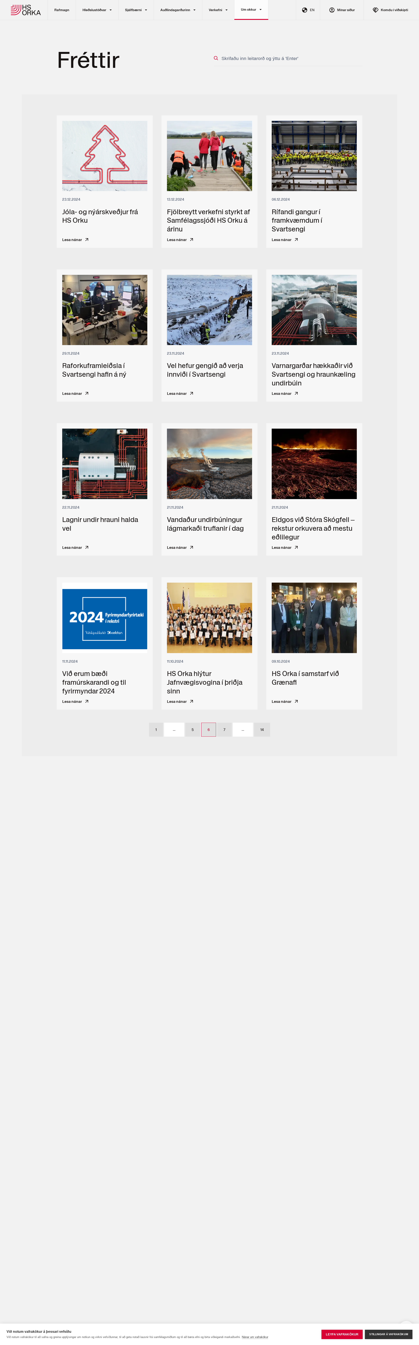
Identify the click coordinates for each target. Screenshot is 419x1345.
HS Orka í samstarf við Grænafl (314, 643)
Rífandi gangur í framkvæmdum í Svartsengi (314, 182)
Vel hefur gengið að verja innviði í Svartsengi (209, 336)
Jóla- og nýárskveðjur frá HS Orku (105, 182)
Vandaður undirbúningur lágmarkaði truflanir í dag (209, 489)
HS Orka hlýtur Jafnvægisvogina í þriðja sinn (209, 643)
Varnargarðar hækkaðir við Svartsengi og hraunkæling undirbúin (314, 336)
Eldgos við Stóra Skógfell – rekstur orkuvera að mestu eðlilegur (314, 489)
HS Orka (26, 10)
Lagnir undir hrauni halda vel (105, 489)
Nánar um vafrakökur (255, 1337)
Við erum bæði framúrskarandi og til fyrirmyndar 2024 (105, 643)
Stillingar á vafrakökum (388, 1334)
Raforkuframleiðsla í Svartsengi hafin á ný (105, 336)
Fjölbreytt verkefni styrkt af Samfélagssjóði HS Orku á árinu (209, 182)
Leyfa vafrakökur (342, 1334)
